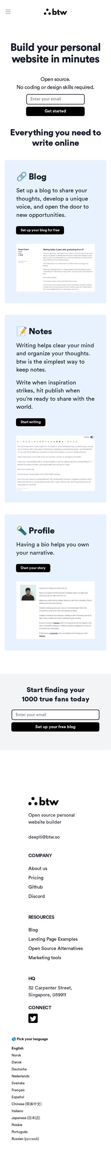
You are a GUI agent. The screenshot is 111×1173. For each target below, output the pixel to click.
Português (20, 1132)
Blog (33, 930)
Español (18, 1097)
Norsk (16, 1055)
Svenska (18, 1083)
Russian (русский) (25, 1139)
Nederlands (20, 1076)
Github (35, 887)
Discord (36, 896)
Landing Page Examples (53, 939)
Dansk (16, 1062)
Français (18, 1090)
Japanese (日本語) (26, 1118)
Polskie (17, 1125)
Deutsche (19, 1069)
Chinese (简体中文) (27, 1104)
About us (37, 868)
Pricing (35, 877)
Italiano (17, 1111)
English (17, 1048)
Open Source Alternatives (55, 948)
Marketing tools (44, 957)
